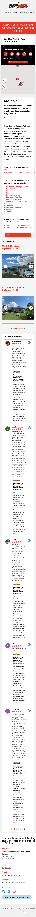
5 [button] (22, 328)
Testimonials (23, 13)
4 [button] (20, 328)
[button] (12, 328)
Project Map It (22, 912)
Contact (31, 13)
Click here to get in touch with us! (18, 235)
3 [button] (18, 328)
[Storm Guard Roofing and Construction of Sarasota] (18, 5)
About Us (6, 13)
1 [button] (14, 328)
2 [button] (16, 328)
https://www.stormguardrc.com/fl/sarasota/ (19, 172)
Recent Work (14, 13)
